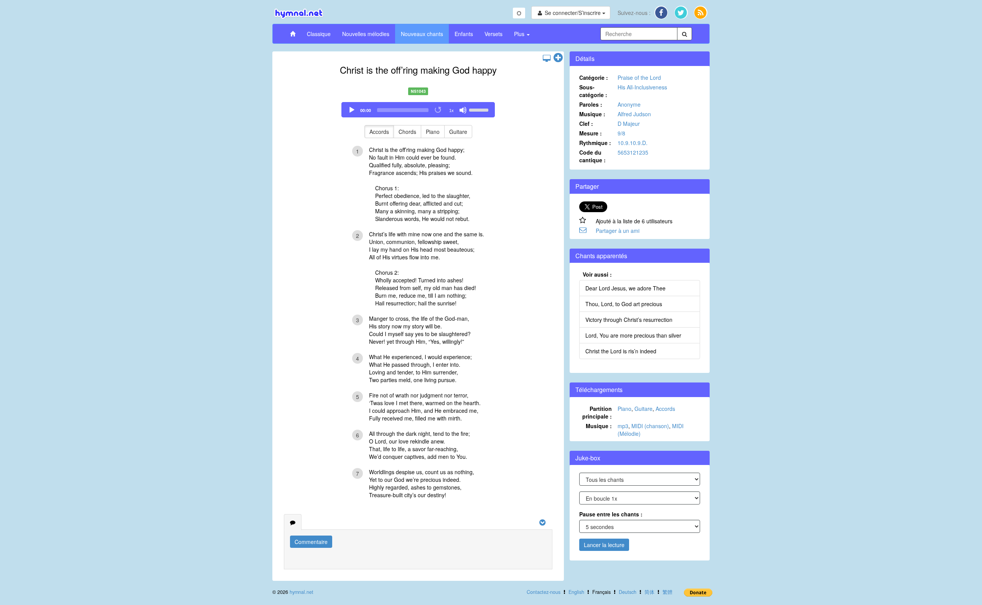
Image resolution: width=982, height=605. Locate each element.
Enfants (464, 34)
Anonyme (629, 104)
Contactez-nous (543, 592)
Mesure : (590, 133)
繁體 (667, 592)
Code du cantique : (592, 156)
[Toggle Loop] (438, 110)
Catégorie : (593, 77)
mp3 (623, 426)
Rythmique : (595, 143)
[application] (418, 109)
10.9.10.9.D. (633, 143)
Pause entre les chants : (611, 514)
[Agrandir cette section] (558, 58)
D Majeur (629, 123)
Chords (407, 131)
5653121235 (633, 152)
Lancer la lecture (604, 545)
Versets (493, 34)
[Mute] (463, 110)
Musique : (592, 114)
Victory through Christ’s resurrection (628, 319)
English (576, 592)
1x (451, 110)
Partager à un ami (617, 230)
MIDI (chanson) (650, 426)
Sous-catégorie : (593, 91)
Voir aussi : (597, 274)
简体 (649, 592)
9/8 (621, 133)
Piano (433, 131)
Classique (319, 34)
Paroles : (590, 104)
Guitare (458, 131)
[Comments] (293, 522)
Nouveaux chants (422, 34)
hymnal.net (301, 592)
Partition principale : (597, 412)
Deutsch (627, 592)
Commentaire (311, 542)
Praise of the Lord (639, 77)
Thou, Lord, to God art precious (623, 304)
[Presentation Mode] (546, 58)
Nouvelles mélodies (365, 34)
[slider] (480, 109)
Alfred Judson (634, 114)
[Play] (352, 110)
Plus (520, 34)
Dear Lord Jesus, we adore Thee (625, 288)
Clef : (586, 123)
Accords (379, 131)
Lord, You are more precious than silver (633, 335)
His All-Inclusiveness (642, 87)
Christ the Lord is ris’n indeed (620, 351)
